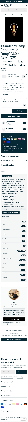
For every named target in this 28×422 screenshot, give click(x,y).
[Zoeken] (25, 10)
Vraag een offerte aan (14, 116)
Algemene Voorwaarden (7, 377)
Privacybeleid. (20, 377)
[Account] (23, 5)
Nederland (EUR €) (8, 400)
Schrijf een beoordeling (14, 339)
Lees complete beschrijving (10, 212)
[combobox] (14, 10)
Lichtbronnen (6, 15)
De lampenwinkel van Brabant (14, 1)
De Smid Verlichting (11, 417)
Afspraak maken (15, 319)
